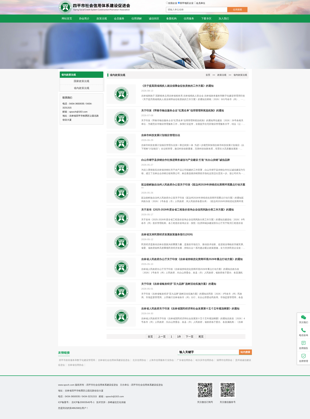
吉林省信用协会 (76, 365)
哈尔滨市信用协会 (205, 360)
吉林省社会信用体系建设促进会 (114, 360)
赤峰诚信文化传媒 (117, 402)
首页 (208, 75)
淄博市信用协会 (224, 360)
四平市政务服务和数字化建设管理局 (77, 360)
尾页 (201, 336)
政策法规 (221, 75)
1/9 (179, 336)
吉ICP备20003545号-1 (83, 402)
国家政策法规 (81, 81)
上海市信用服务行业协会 (161, 360)
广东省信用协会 (185, 360)
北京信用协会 (139, 360)
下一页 (189, 336)
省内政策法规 (81, 88)
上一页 (162, 336)
